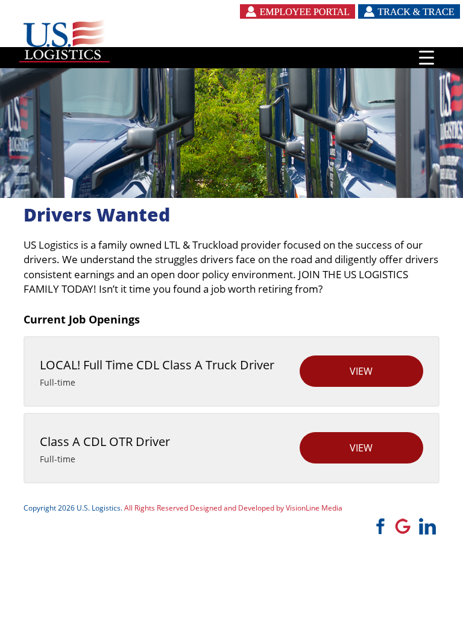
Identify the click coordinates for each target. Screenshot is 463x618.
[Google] (402, 525)
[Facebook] (378, 525)
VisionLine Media (314, 508)
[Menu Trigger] (426, 57)
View (361, 371)
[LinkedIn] (427, 525)
